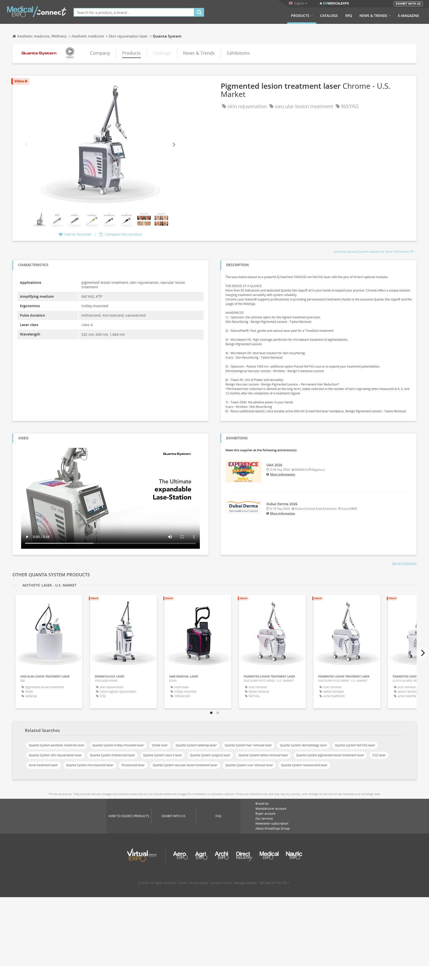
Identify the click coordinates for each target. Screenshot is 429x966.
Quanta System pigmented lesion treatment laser (330, 755)
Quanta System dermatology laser (303, 745)
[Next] (173, 144)
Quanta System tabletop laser (196, 745)
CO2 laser (379, 755)
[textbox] (133, 12)
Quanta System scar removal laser (249, 765)
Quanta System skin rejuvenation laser (55, 755)
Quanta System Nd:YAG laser (355, 745)
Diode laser (160, 745)
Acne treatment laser (43, 765)
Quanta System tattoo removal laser (263, 755)
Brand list (262, 803)
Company (100, 53)
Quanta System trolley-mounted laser (118, 745)
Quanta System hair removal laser (248, 745)
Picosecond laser (133, 765)
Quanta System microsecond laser (89, 765)
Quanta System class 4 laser (162, 755)
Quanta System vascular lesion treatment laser (185, 765)
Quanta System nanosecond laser (304, 765)
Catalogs (329, 15)
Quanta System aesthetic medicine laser (56, 745)
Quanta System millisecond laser (112, 755)
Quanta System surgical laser (210, 755)
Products (300, 15)
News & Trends (373, 15)
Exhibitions (238, 53)
